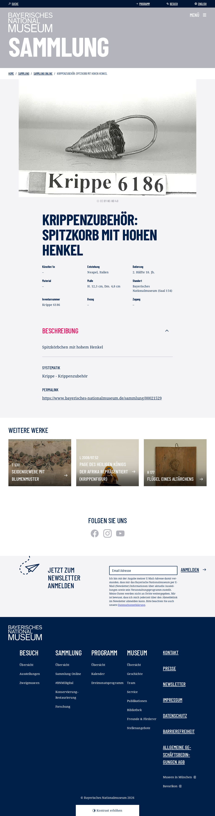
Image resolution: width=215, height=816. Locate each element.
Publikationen (137, 701)
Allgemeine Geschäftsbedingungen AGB (177, 754)
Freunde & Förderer (141, 719)
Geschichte (135, 674)
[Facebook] (95, 536)
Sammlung (23, 73)
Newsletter (174, 684)
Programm (144, 4)
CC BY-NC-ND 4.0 (109, 201)
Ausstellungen (30, 674)
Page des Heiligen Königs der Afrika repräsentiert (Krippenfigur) (104, 471)
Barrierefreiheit (179, 731)
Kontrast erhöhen (109, 810)
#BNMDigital (64, 683)
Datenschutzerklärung (131, 605)
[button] (198, 15)
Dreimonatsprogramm (107, 683)
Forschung (62, 707)
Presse (169, 668)
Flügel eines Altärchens (170, 479)
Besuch (174, 4)
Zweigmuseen (29, 683)
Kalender (98, 674)
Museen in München (177, 777)
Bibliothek (134, 710)
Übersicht (26, 665)
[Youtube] (120, 536)
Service (132, 692)
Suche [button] (15, 4)
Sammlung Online (43, 73)
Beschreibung (60, 330)
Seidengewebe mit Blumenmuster (28, 475)
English (202, 4)
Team (131, 683)
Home (11, 73)
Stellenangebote (138, 728)
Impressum (172, 700)
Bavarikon (170, 786)
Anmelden (190, 569)
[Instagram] (108, 536)
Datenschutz (175, 715)
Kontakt (170, 652)
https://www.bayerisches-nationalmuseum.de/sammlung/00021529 (102, 398)
